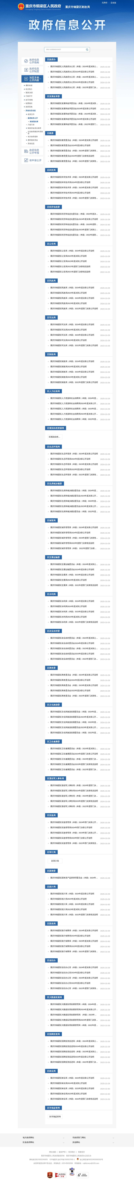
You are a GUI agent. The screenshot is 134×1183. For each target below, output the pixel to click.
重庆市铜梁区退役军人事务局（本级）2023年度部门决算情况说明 (74, 796)
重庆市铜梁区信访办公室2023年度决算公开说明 (70, 983)
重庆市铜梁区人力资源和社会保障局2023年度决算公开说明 (74, 414)
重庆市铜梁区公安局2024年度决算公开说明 (68, 256)
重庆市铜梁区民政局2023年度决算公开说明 (68, 303)
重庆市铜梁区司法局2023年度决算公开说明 (68, 340)
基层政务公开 (33, 118)
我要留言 (81, 1152)
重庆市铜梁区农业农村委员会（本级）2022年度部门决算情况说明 (74, 659)
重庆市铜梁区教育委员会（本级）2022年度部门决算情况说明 (74, 161)
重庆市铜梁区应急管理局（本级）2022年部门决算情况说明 (74, 843)
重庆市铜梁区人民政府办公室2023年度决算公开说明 (72, 82)
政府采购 (29, 107)
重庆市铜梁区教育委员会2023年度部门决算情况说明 (72, 156)
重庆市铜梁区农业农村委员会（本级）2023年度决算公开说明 (74, 648)
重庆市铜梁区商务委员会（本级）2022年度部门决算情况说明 (74, 696)
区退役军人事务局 (55, 778)
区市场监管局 (53, 1108)
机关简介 (29, 89)
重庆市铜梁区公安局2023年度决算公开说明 (68, 261)
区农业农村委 (53, 631)
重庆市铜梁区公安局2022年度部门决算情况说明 (70, 266)
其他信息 (31, 143)
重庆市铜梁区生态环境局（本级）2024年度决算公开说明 (74, 454)
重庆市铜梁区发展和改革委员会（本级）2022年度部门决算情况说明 (74, 124)
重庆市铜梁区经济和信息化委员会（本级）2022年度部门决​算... (74, 235)
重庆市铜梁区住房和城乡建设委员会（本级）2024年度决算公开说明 (74, 491)
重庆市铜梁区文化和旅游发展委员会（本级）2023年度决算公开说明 (74, 722)
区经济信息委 (53, 207)
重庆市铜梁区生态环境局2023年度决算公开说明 (70, 469)
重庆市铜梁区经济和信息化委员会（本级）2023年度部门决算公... (74, 224)
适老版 (113, 3)
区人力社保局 (53, 391)
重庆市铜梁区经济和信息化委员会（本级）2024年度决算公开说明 (74, 214)
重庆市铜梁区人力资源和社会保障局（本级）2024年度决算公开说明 (74, 398)
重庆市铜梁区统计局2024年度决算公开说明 (68, 899)
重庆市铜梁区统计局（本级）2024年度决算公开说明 (72, 894)
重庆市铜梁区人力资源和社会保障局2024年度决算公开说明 (74, 403)
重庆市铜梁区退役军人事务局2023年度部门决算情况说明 (74, 801)
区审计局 (51, 852)
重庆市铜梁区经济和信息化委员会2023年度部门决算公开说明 (74, 230)
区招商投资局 (53, 1034)
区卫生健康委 (53, 741)
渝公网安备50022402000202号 (91, 1159)
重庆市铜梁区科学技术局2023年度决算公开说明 (70, 193)
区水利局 (51, 594)
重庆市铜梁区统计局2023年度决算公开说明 (68, 909)
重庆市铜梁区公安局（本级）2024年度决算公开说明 (72, 251)
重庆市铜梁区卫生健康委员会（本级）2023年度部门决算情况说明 (74, 759)
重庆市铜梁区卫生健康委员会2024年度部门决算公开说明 (74, 754)
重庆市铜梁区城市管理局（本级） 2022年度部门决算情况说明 (74, 548)
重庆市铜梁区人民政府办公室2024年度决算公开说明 (72, 72)
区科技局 (51, 170)
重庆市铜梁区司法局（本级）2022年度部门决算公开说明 (74, 345)
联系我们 (71, 1152)
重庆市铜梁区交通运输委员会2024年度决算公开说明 (72, 569)
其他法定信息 (31, 110)
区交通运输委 (53, 557)
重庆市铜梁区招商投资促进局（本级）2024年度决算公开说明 (74, 1041)
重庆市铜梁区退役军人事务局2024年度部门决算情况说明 (74, 791)
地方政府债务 (33, 136)
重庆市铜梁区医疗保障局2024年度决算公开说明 (70, 936)
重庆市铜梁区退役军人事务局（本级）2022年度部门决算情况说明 (74, 806)
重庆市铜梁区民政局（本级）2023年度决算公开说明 (72, 298)
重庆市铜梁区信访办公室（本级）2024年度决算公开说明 (74, 967)
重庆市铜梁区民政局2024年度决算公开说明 (68, 293)
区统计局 (51, 887)
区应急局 (51, 815)
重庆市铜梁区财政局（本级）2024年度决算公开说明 (72, 361)
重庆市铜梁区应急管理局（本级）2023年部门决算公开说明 (74, 833)
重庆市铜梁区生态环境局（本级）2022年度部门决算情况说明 (74, 475)
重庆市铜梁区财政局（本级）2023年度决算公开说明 (72, 372)
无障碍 (104, 3)
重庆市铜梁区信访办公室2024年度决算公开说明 (70, 973)
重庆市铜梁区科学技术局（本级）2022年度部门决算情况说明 (74, 198)
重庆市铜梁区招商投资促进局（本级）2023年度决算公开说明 (74, 1052)
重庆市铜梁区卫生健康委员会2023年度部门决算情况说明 (74, 764)
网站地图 (52, 1152)
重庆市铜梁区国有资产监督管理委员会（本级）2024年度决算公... (74, 878)
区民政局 (51, 280)
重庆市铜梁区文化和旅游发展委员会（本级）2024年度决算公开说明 (74, 712)
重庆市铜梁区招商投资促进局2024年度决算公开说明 (72, 1046)
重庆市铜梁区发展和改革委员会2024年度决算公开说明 (73, 109)
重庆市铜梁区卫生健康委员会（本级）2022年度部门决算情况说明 (74, 769)
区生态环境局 (53, 447)
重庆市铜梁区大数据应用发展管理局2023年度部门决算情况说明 (74, 1020)
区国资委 (51, 871)
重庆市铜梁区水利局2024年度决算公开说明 (68, 606)
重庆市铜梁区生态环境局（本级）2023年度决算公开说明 (74, 464)
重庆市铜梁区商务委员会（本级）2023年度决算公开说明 (74, 685)
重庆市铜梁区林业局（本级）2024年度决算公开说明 (72, 1078)
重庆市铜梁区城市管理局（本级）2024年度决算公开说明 (74, 527)
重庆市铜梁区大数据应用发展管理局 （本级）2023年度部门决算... (74, 1015)
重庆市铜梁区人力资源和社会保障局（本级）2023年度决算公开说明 (74, 409)
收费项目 (29, 103)
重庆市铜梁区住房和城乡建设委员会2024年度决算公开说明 (74, 496)
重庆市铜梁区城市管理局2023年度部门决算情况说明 (72, 543)
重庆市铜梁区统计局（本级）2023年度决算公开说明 (72, 904)
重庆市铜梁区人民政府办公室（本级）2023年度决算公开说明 (74, 77)
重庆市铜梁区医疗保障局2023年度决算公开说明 (70, 946)
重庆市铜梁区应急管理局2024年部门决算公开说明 (71, 827)
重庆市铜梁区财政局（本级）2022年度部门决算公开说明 (74, 382)
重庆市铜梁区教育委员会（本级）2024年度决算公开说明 (74, 140)
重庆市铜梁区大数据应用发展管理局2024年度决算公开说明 (74, 1009)
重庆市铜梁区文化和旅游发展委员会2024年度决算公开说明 (74, 717)
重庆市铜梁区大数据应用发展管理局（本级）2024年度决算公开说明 (74, 1004)
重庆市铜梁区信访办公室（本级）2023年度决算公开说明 (74, 978)
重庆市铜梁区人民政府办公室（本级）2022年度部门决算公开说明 (74, 87)
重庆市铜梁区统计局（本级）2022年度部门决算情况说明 (74, 915)
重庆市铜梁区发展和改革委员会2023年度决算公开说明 (73, 119)
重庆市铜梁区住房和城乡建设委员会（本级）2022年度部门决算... (74, 511)
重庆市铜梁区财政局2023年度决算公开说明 (68, 377)
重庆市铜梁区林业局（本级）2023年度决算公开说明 (72, 1088)
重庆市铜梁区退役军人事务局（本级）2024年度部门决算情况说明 (74, 785)
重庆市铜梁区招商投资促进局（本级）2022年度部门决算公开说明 (74, 1062)
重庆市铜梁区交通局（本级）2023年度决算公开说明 (72, 575)
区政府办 (51, 59)
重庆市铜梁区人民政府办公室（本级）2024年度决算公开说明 (74, 66)
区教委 (50, 133)
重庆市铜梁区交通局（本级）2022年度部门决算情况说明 (74, 585)
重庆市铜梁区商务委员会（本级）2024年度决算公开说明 (74, 675)
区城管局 (51, 520)
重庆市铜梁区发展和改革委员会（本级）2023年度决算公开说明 (74, 114)
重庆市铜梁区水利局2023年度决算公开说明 (68, 617)
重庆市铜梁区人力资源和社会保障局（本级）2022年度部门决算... (74, 419)
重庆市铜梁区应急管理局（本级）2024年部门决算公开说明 (74, 822)
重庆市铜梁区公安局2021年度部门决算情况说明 (70, 272)
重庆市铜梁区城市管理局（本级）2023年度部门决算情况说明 (74, 538)
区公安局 (51, 244)
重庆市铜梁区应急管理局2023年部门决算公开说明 (71, 838)
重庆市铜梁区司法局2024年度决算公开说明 (68, 330)
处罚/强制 (29, 100)
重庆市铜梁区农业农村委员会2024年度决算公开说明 (72, 643)
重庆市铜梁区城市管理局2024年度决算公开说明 (70, 533)
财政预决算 (34, 121)
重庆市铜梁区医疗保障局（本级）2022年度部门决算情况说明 (74, 951)
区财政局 (51, 354)
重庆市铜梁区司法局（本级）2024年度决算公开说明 (72, 324)
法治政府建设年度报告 (35, 132)
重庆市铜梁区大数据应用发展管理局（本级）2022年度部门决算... (74, 1025)
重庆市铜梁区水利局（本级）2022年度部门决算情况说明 (74, 622)
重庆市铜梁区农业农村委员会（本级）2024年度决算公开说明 (74, 638)
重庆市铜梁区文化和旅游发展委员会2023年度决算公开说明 (74, 727)
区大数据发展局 (54, 997)
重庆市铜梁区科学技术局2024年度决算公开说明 (70, 182)
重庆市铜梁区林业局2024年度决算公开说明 (68, 1083)
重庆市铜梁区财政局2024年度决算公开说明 (68, 367)
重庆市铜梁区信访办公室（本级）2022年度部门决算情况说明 (74, 988)
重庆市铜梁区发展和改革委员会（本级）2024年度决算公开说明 (74, 103)
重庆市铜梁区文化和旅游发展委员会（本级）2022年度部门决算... (74, 733)
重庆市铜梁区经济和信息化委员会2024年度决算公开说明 (74, 219)
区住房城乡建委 (54, 483)
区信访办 (51, 960)
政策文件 (31, 114)
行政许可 (29, 96)
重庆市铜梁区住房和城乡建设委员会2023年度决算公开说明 (74, 506)
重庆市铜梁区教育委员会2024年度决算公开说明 (70, 145)
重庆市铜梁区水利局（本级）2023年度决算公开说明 (72, 612)
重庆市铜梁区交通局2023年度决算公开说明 (68, 580)
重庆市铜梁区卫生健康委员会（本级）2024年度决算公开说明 (74, 749)
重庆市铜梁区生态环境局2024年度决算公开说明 (70, 459)
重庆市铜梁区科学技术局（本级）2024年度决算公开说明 (74, 177)
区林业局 (51, 1071)
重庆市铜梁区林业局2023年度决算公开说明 (68, 1094)
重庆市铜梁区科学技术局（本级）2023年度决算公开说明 (74, 187)
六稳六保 (31, 125)
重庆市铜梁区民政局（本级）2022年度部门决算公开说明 (74, 309)
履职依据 (29, 85)
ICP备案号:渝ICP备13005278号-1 (62, 1159)
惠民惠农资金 (33, 140)
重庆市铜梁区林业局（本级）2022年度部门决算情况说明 (74, 1099)
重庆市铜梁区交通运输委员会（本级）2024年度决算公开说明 (74, 564)
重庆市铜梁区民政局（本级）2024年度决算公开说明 (72, 288)
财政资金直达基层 (34, 128)
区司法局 (51, 317)
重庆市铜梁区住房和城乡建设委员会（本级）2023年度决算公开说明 (74, 501)
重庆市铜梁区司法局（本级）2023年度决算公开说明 (72, 335)
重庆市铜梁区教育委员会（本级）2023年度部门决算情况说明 (74, 151)
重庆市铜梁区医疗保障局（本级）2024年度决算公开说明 (74, 931)
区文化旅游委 (53, 705)
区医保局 (51, 923)
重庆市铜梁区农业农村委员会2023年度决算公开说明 (72, 654)
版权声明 (62, 1152)
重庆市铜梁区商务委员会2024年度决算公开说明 (70, 680)
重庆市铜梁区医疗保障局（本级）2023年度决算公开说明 (74, 941)
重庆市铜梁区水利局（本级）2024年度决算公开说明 (72, 601)
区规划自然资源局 (55, 428)
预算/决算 (29, 93)
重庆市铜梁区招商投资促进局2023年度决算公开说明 (72, 1057)
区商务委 (51, 668)
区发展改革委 (53, 96)
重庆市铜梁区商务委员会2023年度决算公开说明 (70, 691)
